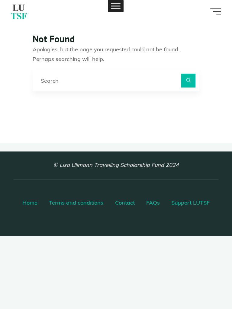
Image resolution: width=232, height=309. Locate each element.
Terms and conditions (76, 202)
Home (29, 202)
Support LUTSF (190, 202)
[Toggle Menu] (116, 6)
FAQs (153, 202)
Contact (125, 202)
